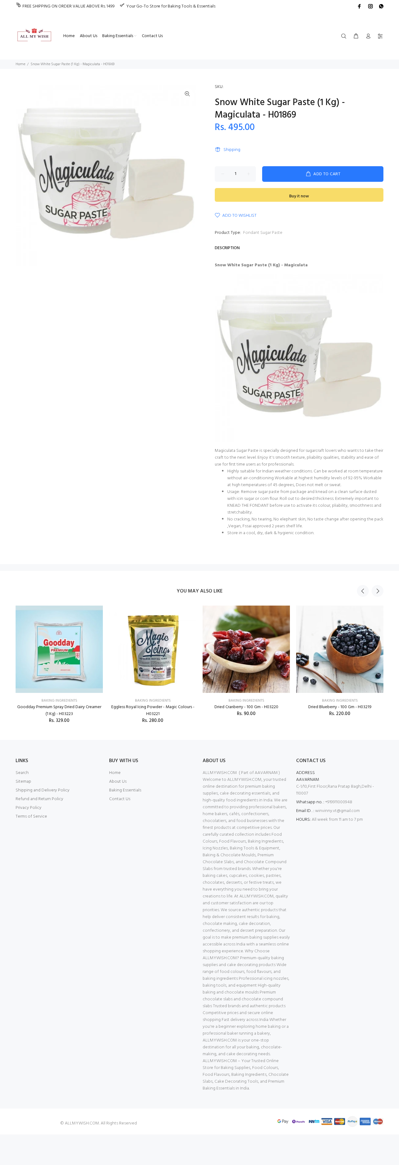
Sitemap (23, 781)
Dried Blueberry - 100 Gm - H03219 (340, 707)
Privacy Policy (28, 807)
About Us (118, 781)
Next (377, 591)
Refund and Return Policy (39, 799)
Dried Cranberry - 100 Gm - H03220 (246, 707)
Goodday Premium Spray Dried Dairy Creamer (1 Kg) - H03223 (59, 710)
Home (20, 64)
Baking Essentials (125, 790)
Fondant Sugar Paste (262, 232)
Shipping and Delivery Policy (43, 790)
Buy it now (299, 196)
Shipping (232, 149)
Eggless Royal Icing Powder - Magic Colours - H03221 (153, 710)
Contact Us (119, 799)
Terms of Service (31, 816)
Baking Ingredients (59, 701)
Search (22, 772)
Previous (363, 591)
